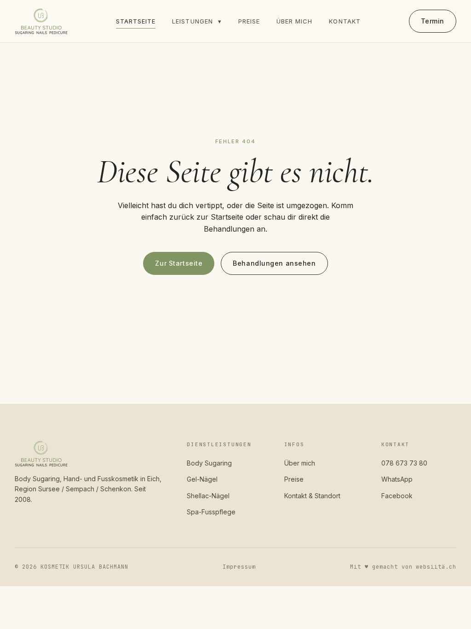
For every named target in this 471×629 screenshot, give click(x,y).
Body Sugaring (209, 463)
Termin (432, 21)
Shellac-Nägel (208, 496)
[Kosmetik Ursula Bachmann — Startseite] (41, 21)
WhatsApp (397, 479)
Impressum (239, 567)
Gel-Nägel (202, 479)
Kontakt (344, 21)
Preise (249, 21)
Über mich (294, 21)
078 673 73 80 (404, 463)
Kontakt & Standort (312, 496)
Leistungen (197, 21)
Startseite (135, 21)
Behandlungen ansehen (274, 263)
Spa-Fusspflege (211, 512)
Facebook (397, 496)
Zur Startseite (178, 263)
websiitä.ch (436, 567)
